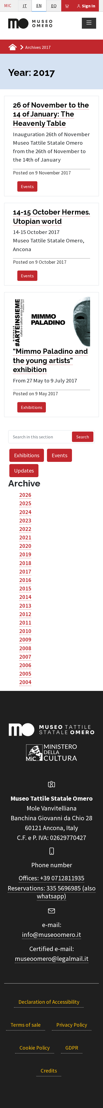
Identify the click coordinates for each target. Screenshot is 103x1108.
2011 (25, 622)
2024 (25, 512)
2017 (25, 571)
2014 (25, 597)
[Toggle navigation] (89, 23)
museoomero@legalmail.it (51, 958)
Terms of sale (25, 1024)
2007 (25, 656)
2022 (25, 529)
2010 (25, 631)
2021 (25, 537)
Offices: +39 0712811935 (51, 878)
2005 (25, 673)
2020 (25, 545)
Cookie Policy (35, 1047)
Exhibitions (31, 407)
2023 (25, 520)
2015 (25, 588)
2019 (25, 554)
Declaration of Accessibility (48, 1002)
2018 (25, 563)
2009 (25, 639)
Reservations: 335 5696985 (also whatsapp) (52, 892)
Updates (24, 470)
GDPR (71, 1047)
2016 (25, 580)
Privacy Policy (71, 1024)
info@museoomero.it (51, 934)
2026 (25, 494)
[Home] (30, 23)
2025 (25, 503)
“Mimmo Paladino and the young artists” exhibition (50, 360)
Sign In (88, 5)
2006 (25, 665)
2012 (25, 614)
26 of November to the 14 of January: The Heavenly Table (51, 114)
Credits (49, 1070)
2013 (25, 605)
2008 (25, 648)
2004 (25, 682)
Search (82, 436)
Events (27, 186)
